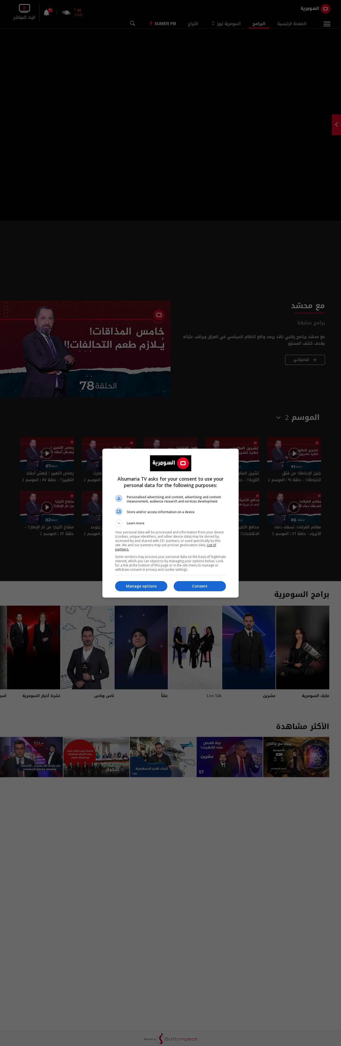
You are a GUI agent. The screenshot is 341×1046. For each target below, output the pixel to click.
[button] (170, 523)
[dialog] (170, 523)
